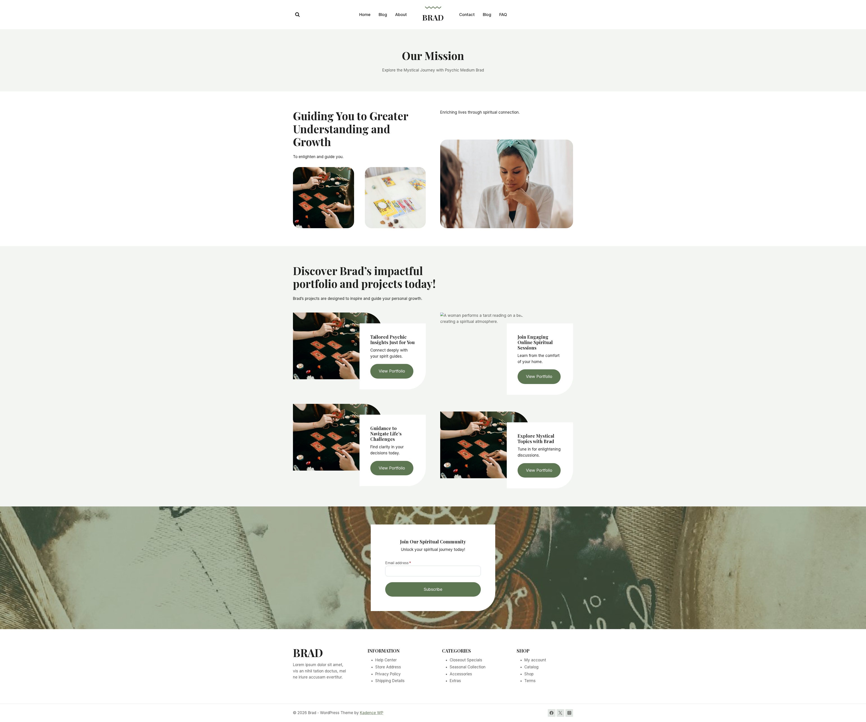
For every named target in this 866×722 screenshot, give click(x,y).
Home (365, 14)
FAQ (503, 14)
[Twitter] (560, 713)
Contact (467, 14)
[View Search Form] (297, 14)
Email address (398, 563)
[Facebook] (551, 713)
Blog (383, 14)
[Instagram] (569, 713)
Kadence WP (371, 713)
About (401, 14)
